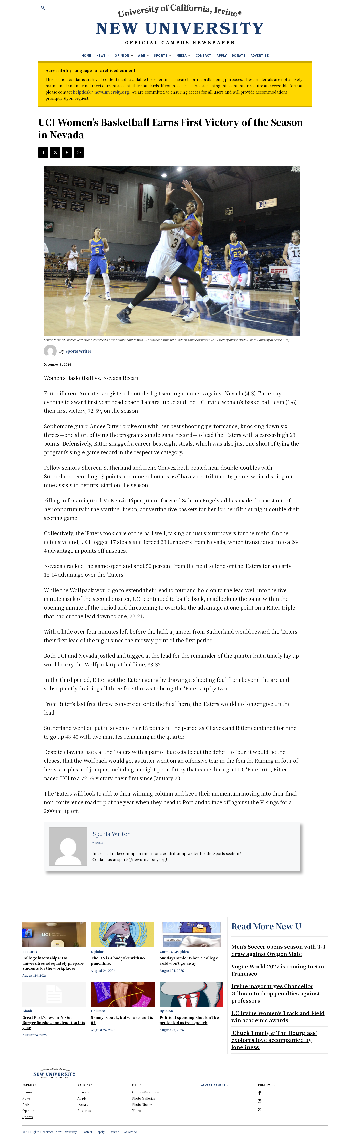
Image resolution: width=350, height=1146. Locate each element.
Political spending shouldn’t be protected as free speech (189, 1020)
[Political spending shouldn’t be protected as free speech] (191, 994)
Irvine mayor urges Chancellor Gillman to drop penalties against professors (275, 993)
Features (29, 951)
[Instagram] (259, 1101)
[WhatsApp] (79, 152)
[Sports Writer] (51, 351)
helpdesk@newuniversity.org (101, 92)
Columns (98, 1011)
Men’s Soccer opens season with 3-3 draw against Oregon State (278, 950)
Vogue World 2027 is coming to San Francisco (277, 970)
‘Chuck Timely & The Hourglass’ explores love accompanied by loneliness (274, 1040)
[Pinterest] (67, 152)
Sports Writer (78, 351)
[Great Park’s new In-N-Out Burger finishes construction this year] (54, 994)
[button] (42, 7)
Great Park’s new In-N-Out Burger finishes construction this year (53, 1022)
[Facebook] (43, 152)
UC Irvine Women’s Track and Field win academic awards (278, 1016)
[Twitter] (55, 152)
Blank (27, 1011)
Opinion (97, 951)
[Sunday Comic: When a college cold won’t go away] (191, 934)
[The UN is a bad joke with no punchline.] (123, 934)
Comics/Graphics (174, 951)
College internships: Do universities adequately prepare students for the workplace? (53, 963)
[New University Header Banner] (179, 24)
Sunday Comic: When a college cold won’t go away (189, 960)
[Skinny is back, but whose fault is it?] (123, 994)
